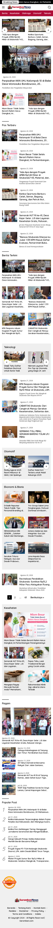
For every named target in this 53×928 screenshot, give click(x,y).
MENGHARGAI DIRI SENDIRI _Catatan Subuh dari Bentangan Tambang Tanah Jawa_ (14, 533)
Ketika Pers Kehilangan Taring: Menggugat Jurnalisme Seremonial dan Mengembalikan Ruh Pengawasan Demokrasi (28, 830)
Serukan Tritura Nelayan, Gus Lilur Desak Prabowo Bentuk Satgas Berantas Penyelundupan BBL (13, 559)
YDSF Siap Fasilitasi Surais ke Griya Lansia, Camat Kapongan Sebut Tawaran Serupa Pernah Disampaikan (33, 789)
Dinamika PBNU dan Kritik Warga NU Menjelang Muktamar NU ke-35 (32, 442)
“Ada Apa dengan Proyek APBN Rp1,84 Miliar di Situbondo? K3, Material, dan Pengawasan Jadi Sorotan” (12, 37)
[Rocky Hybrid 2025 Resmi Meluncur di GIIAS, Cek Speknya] (14, 461)
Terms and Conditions (22, 914)
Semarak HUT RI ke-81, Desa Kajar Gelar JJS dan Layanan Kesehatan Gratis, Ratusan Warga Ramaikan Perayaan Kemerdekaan (34, 221)
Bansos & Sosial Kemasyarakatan (31, 246)
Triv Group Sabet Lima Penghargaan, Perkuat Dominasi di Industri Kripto (38, 508)
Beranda (11, 908)
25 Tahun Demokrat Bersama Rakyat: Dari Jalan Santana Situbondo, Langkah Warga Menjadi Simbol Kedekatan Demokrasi (34, 764)
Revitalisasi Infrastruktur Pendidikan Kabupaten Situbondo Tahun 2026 (32, 589)
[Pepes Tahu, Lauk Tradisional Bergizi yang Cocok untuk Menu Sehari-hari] (38, 653)
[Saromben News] (18, 7)
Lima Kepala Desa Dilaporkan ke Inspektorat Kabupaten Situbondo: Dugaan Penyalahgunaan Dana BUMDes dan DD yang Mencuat (38, 559)
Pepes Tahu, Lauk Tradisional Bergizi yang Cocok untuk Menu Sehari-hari (36, 664)
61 (26, 597)
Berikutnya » (37, 597)
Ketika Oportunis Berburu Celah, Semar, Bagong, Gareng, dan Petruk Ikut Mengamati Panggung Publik (38, 37)
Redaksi (12, 911)
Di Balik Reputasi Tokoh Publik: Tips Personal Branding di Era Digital (13, 508)
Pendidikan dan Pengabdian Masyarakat (17, 88)
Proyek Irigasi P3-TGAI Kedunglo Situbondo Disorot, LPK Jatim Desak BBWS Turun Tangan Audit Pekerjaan (29, 849)
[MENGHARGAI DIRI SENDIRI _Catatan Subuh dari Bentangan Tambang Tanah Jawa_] (14, 522)
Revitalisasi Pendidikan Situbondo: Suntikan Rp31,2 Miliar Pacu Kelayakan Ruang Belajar (34, 583)
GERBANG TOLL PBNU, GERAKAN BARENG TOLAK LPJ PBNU (34, 434)
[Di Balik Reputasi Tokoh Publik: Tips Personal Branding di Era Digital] (14, 497)
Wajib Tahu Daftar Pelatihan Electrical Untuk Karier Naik (12, 368)
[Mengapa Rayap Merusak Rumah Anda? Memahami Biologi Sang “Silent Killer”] (14, 676)
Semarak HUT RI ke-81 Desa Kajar (31, 227)
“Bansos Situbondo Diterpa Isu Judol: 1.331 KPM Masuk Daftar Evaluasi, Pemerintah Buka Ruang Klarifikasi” (35, 241)
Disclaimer (24, 911)
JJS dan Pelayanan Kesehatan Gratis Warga (34, 225)
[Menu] (4, 7)
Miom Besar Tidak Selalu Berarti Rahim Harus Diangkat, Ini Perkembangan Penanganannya (13, 111)
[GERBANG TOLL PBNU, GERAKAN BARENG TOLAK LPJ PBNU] (9, 435)
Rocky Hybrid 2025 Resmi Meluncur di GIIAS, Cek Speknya (12, 472)
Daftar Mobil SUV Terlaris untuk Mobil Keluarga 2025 (37, 472)
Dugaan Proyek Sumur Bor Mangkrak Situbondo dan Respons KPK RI (32, 394)
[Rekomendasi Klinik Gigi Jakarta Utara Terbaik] (38, 676)
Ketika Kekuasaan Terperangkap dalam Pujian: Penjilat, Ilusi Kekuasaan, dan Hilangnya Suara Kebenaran (29, 820)
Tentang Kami (24, 908)
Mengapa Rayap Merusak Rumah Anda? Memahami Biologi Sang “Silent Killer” (13, 687)
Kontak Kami (39, 908)
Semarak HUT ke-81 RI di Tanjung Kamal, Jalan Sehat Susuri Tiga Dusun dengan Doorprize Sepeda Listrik (33, 776)
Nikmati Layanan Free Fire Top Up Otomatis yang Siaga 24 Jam (38, 368)
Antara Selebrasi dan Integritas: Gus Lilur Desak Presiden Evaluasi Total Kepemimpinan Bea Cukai (37, 533)
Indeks (38, 914)
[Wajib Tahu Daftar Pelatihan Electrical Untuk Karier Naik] (14, 357)
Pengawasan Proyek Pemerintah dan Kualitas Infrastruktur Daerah (32, 182)
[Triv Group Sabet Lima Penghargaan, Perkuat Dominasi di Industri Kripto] (38, 497)
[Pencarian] (49, 7)
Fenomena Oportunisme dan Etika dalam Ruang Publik (34, 204)
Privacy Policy (38, 911)
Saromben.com (26, 921)
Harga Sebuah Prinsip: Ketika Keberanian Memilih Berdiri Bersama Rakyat (26, 840)
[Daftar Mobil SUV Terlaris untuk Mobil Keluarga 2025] (38, 461)
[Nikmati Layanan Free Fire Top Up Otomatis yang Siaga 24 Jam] (38, 357)
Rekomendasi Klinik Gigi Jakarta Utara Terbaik (37, 687)
